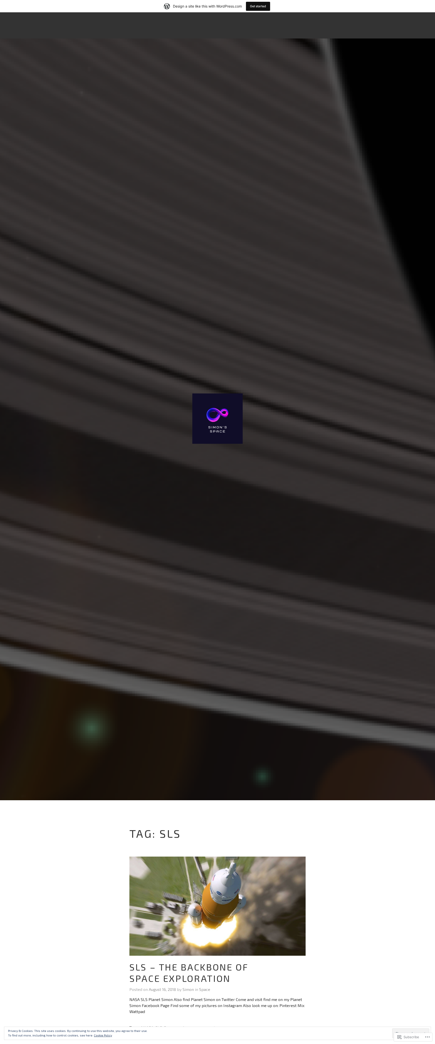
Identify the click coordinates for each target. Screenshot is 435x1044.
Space (204, 989)
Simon (188, 989)
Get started (258, 6)
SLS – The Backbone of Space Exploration (188, 972)
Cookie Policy (103, 1035)
